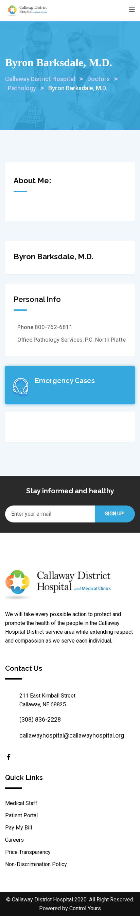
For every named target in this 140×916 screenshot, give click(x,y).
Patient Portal (21, 815)
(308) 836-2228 (40, 719)
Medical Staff (21, 803)
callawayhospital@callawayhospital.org (71, 735)
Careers (14, 840)
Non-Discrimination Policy (36, 864)
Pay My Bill (18, 827)
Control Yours (85, 908)
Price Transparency (28, 852)
